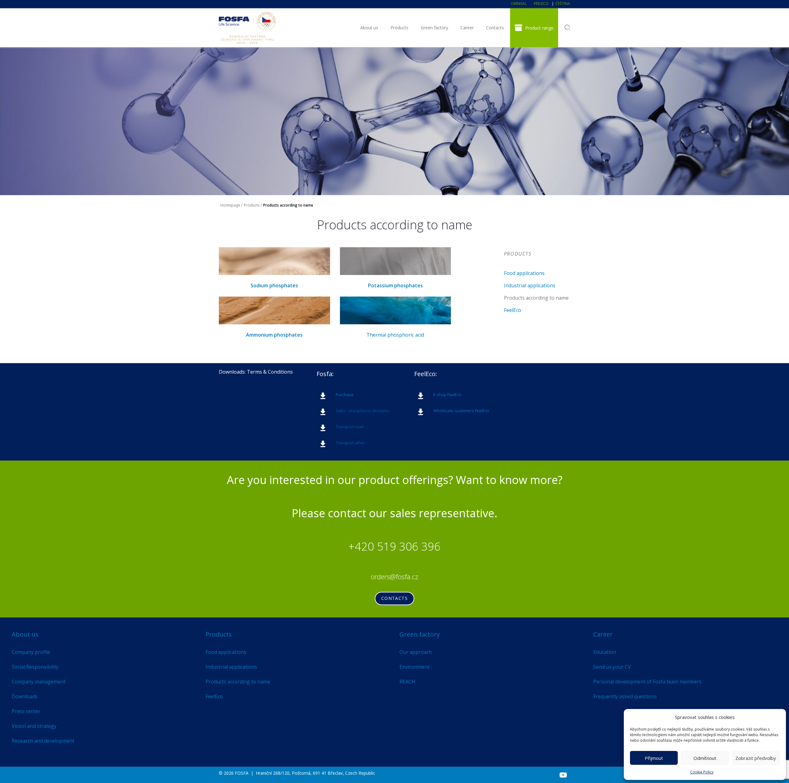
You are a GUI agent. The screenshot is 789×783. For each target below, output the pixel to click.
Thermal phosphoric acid (395, 334)
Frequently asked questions (625, 696)
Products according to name (536, 297)
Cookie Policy (701, 772)
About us (369, 28)
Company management (39, 681)
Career (467, 28)
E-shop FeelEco (447, 394)
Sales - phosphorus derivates (362, 410)
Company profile (31, 652)
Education (604, 652)
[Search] (567, 27)
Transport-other (350, 442)
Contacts (495, 28)
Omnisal (519, 3)
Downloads (25, 696)
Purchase (345, 394)
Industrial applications (529, 285)
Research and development (43, 740)
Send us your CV (612, 666)
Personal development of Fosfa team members (647, 681)
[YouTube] (563, 775)
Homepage (230, 205)
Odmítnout (704, 758)
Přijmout (654, 758)
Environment (414, 666)
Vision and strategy (34, 726)
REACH (407, 681)
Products (399, 28)
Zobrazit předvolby (755, 758)
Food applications (524, 273)
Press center (26, 711)
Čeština (562, 3)
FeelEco (541, 3)
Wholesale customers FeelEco (461, 410)
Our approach (415, 652)
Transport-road (349, 426)
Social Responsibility (35, 666)
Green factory (434, 28)
